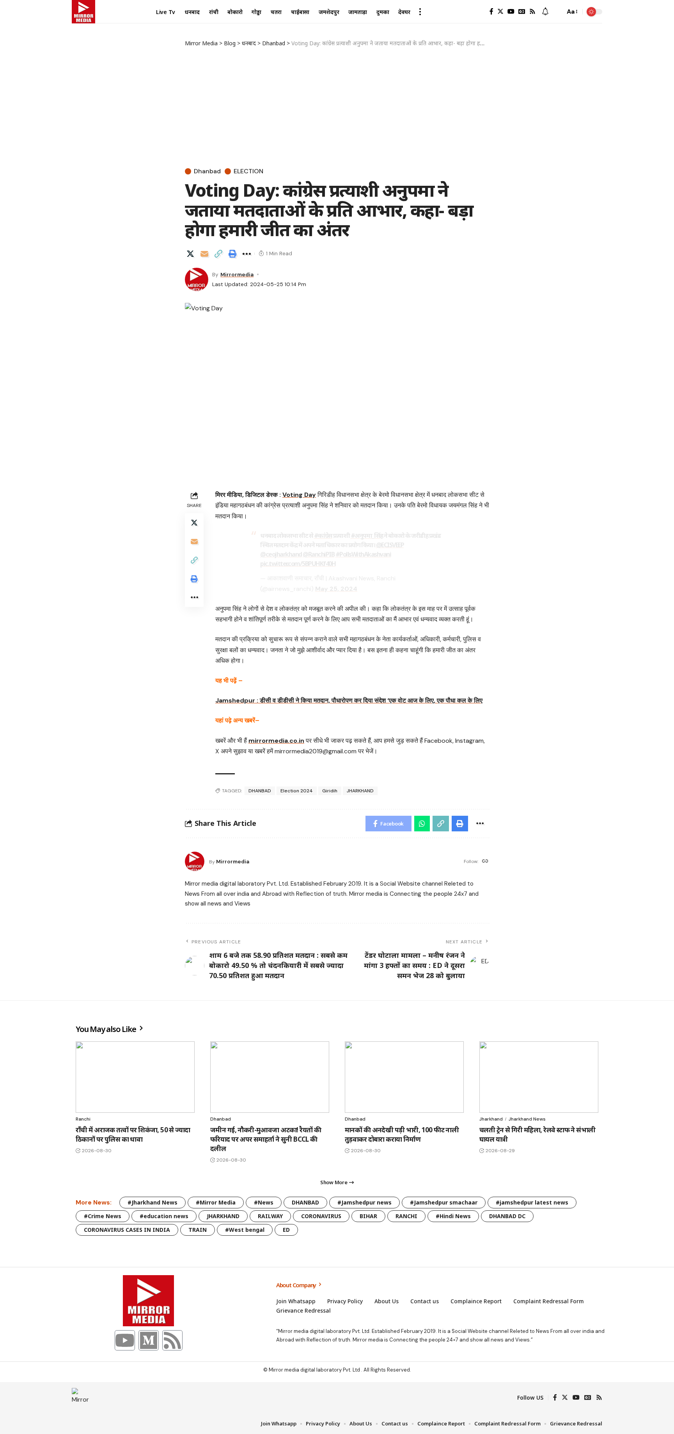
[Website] (485, 861)
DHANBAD (259, 791)
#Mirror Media (216, 1202)
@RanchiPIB (318, 554)
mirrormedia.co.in (276, 741)
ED (286, 1229)
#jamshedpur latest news (532, 1202)
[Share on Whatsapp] (422, 823)
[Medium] (148, 1340)
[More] (246, 253)
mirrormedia (237, 274)
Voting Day (299, 495)
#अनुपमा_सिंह (367, 535)
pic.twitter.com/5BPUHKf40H (297, 563)
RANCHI (406, 1216)
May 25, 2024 (336, 589)
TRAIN (197, 1229)
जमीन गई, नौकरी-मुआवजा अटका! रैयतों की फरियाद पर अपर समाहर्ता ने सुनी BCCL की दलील (265, 1139)
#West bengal (244, 1229)
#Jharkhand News (152, 1202)
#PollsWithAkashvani (363, 554)
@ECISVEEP (390, 545)
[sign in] (479, 11)
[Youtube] (125, 1340)
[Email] (204, 253)
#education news (164, 1216)
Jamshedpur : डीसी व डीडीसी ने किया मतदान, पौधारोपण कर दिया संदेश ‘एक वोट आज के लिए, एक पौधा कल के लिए (348, 700)
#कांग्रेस (323, 535)
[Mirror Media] (83, 11)
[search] (557, 12)
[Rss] (532, 11)
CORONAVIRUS (321, 1216)
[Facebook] (491, 11)
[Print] (232, 253)
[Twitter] (500, 11)
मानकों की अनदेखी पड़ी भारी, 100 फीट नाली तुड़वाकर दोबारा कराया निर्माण (402, 1134)
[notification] (545, 11)
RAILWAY (270, 1216)
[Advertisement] (337, 105)
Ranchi (83, 1119)
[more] (420, 11)
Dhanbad (207, 171)
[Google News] (521, 11)
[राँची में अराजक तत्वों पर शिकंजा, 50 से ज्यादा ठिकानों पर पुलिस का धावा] (135, 1077)
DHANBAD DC (507, 1216)
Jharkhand (491, 1119)
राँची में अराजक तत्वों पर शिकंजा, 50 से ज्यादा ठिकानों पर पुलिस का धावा (133, 1134)
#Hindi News (453, 1216)
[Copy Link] (218, 253)
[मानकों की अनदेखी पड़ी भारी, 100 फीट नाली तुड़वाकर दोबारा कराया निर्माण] (404, 1077)
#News (263, 1202)
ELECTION (248, 171)
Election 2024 (296, 791)
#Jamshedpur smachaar (443, 1202)
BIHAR (368, 1216)
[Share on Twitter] (190, 253)
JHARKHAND (360, 791)
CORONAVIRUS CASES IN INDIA (127, 1229)
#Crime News (102, 1216)
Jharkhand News (527, 1119)
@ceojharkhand (281, 554)
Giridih (329, 791)
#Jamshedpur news (364, 1202)
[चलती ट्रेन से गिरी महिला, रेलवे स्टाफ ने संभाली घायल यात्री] (538, 1077)
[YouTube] (511, 11)
